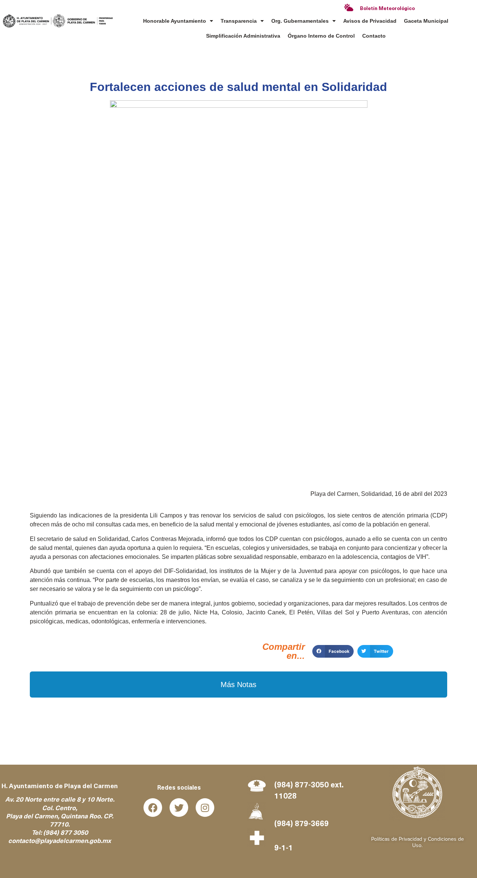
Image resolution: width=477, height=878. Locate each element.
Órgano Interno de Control (321, 36)
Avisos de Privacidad (370, 21)
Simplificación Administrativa (243, 36)
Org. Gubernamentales (300, 21)
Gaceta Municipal (426, 21)
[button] (333, 651)
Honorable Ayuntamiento (174, 21)
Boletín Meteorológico (387, 8)
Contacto (374, 36)
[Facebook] (152, 807)
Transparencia (239, 21)
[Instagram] (205, 807)
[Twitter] (179, 807)
